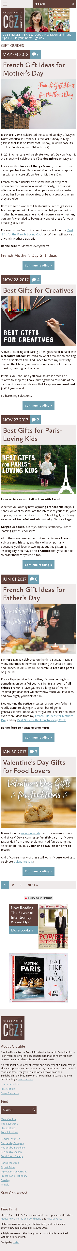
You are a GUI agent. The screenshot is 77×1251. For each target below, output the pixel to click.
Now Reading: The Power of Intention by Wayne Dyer (22, 914)
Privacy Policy (54, 1218)
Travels (5, 1184)
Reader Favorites (10, 1139)
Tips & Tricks (8, 1167)
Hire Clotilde (8, 1089)
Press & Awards (10, 1093)
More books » (22, 930)
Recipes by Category (12, 1143)
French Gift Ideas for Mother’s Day (34, 69)
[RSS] (25, 1200)
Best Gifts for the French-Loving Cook (41, 720)
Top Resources (9, 1123)
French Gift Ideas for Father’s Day (34, 593)
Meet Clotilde (8, 1119)
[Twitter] (7, 1200)
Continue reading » (38, 265)
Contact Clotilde (10, 1084)
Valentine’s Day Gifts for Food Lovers (34, 766)
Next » (33, 885)
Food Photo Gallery (12, 1156)
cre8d (16, 1242)
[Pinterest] (13, 1200)
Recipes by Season (11, 1152)
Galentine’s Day (23, 861)
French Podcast (9, 1132)
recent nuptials (30, 833)
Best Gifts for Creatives (38, 290)
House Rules (8, 1218)
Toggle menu (5, 4)
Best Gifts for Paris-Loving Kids (32, 434)
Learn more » (25, 1079)
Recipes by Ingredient (13, 1147)
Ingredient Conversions (14, 1171)
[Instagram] (19, 1200)
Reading (5, 1180)
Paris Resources (10, 1163)
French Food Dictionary (14, 1176)
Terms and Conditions (28, 1218)
